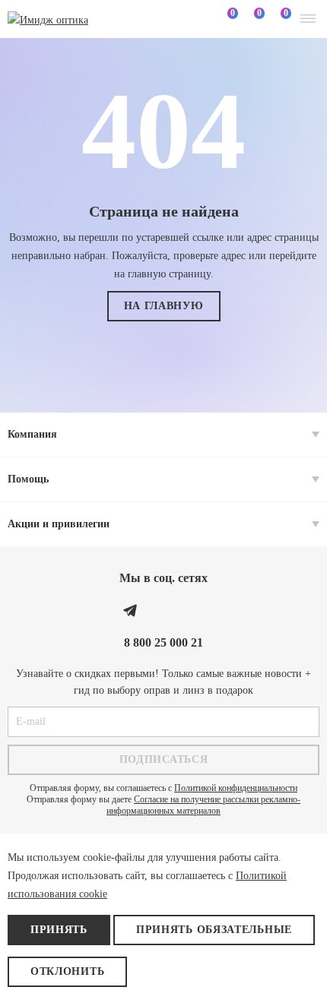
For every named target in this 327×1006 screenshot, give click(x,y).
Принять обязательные (214, 929)
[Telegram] (130, 610)
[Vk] (163, 610)
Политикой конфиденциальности (235, 788)
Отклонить (67, 971)
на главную (164, 306)
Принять (58, 929)
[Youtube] (197, 610)
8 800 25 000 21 (163, 642)
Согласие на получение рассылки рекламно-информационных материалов (203, 805)
